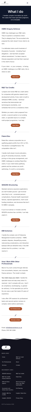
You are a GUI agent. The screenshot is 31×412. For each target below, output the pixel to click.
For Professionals (15, 308)
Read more (15, 76)
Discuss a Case (15, 320)
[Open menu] (27, 3)
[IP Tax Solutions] (5, 3)
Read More (15, 125)
